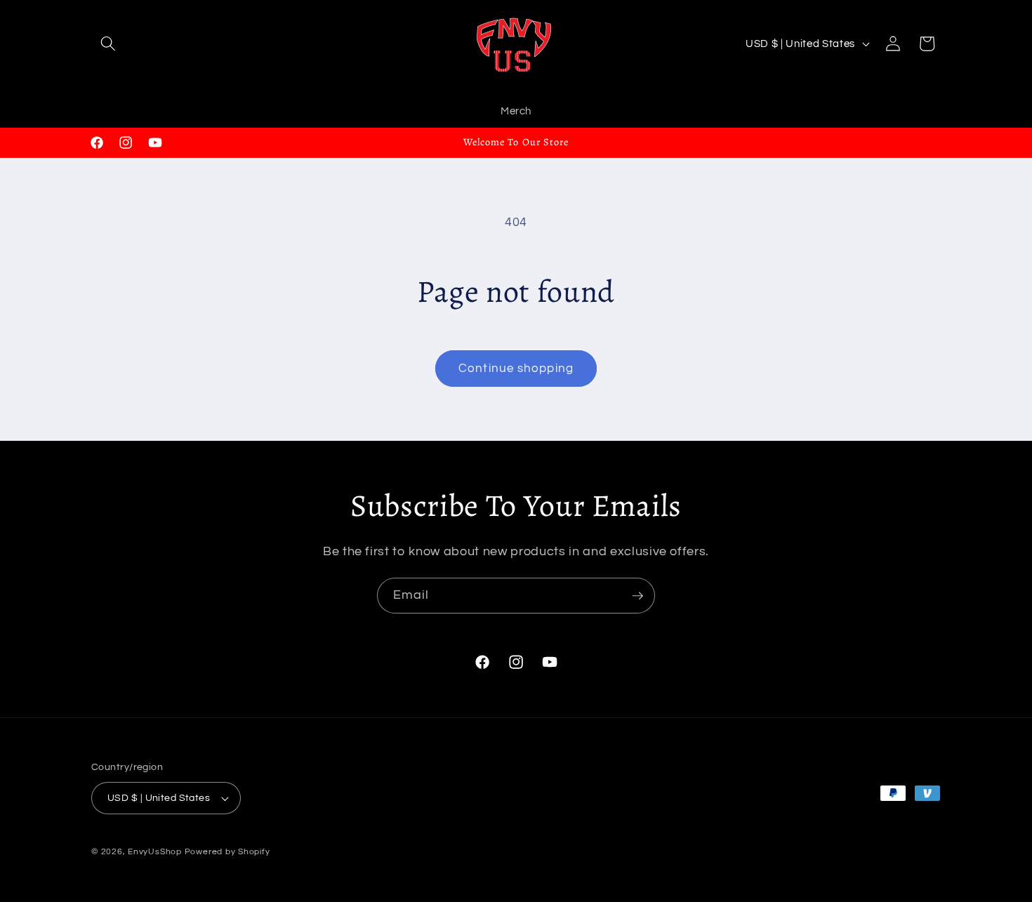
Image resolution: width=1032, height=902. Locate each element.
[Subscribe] (637, 596)
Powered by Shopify (227, 851)
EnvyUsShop (155, 851)
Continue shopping (516, 368)
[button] (108, 43)
